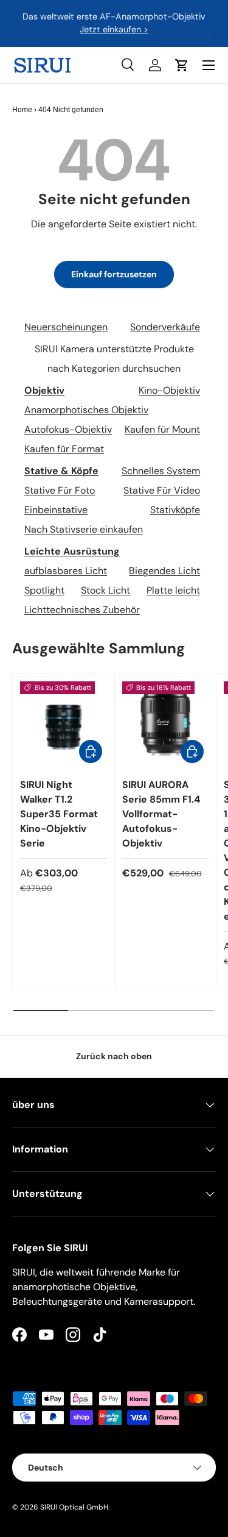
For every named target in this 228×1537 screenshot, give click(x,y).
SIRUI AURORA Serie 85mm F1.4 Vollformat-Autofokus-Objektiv (161, 814)
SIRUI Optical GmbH (74, 1507)
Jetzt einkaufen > (114, 29)
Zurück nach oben (114, 1056)
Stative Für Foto (59, 490)
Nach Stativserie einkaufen (83, 529)
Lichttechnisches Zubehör (82, 609)
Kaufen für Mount (162, 429)
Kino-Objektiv (169, 390)
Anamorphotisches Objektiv (86, 409)
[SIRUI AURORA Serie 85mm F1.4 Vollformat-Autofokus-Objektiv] (165, 725)
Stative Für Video (161, 490)
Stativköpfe (175, 509)
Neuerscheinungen (66, 327)
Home (22, 109)
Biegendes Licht (164, 570)
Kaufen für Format (64, 448)
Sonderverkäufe (165, 327)
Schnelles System (161, 470)
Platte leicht (173, 590)
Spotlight (44, 590)
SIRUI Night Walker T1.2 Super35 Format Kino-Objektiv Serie (59, 814)
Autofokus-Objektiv (68, 429)
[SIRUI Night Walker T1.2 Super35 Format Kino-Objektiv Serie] (63, 725)
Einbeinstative (56, 509)
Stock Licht (105, 590)
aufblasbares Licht (65, 570)
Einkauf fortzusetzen (114, 274)
